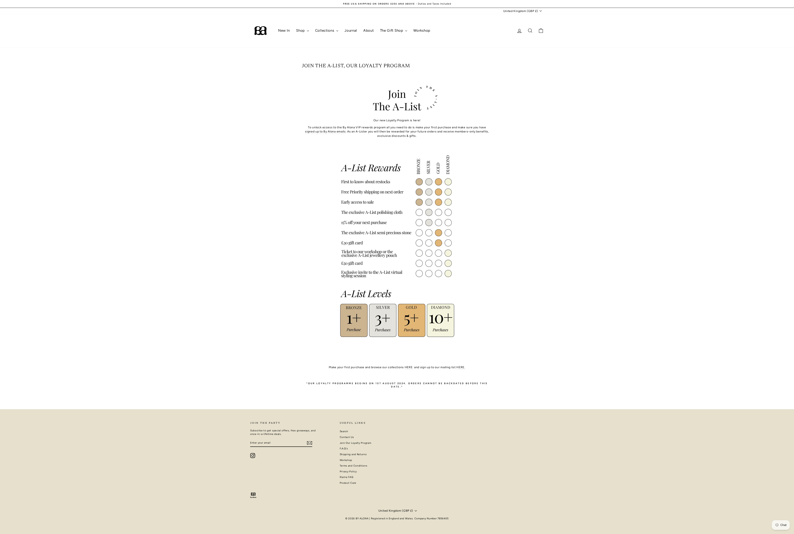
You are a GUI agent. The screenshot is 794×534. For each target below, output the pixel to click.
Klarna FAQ (346, 477)
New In (284, 30)
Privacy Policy (348, 471)
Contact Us (347, 437)
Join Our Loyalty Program (355, 442)
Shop (301, 30)
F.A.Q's (344, 448)
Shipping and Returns (353, 454)
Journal (350, 30)
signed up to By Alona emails (325, 131)
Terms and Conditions (353, 465)
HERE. (460, 367)
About (368, 30)
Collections (325, 30)
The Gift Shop (392, 30)
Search (344, 431)
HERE (409, 367)
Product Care (348, 482)
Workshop (421, 30)
